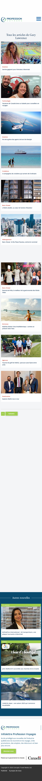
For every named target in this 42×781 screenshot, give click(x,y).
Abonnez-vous (8, 751)
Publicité (4, 771)
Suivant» (11, 414)
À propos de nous (15, 771)
